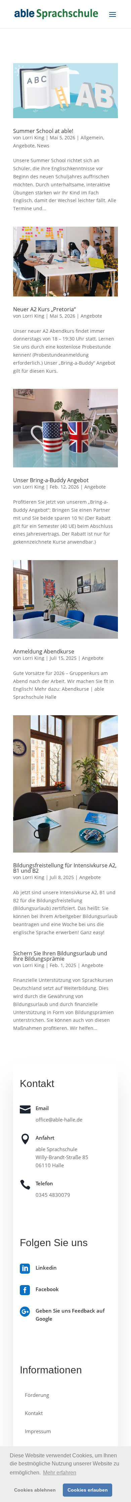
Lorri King (33, 137)
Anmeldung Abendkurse (43, 651)
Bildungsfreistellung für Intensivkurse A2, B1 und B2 (65, 868)
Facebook (47, 1289)
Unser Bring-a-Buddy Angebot (51, 480)
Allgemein (92, 137)
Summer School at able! (43, 131)
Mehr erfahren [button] (59, 1472)
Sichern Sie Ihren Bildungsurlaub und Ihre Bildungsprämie (60, 956)
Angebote (24, 145)
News (43, 145)
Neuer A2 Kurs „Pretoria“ (44, 309)
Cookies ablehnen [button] (35, 1490)
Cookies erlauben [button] (88, 1490)
